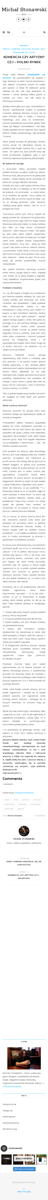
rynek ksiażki (35, 804)
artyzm (7, 800)
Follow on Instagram (26, 1169)
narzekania (22, 804)
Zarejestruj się (9, 1104)
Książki (35, 49)
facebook (25, 800)
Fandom (16, 49)
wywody (21, 809)
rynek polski (8, 809)
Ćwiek (16, 800)
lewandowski (9, 804)
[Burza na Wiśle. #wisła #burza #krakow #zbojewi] (6, 1159)
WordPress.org (10, 1129)
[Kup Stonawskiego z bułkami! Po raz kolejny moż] (41, 1159)
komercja (37, 800)
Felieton (26, 49)
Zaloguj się (7, 1110)
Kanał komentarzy (11, 1122)
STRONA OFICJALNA (12, 1086)
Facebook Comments (24, 792)
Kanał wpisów (9, 1116)
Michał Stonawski (24, 10)
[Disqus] (24, 924)
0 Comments (40, 815)
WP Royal (31, 1182)
